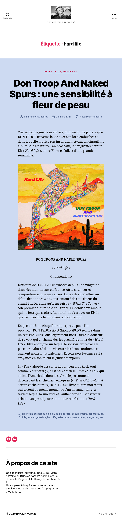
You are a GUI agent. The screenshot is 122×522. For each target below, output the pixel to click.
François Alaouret (38, 116)
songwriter (92, 417)
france (30, 417)
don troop (93, 413)
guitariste (41, 417)
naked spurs (64, 417)
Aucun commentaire (91, 116)
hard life (51, 417)
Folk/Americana (66, 71)
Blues (48, 71)
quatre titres (79, 417)
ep (101, 413)
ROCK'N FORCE (26, 513)
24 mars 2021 (63, 116)
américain (27, 413)
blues (55, 413)
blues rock (65, 413)
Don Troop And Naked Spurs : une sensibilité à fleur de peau (61, 93)
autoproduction (42, 413)
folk (24, 417)
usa (101, 417)
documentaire (79, 413)
